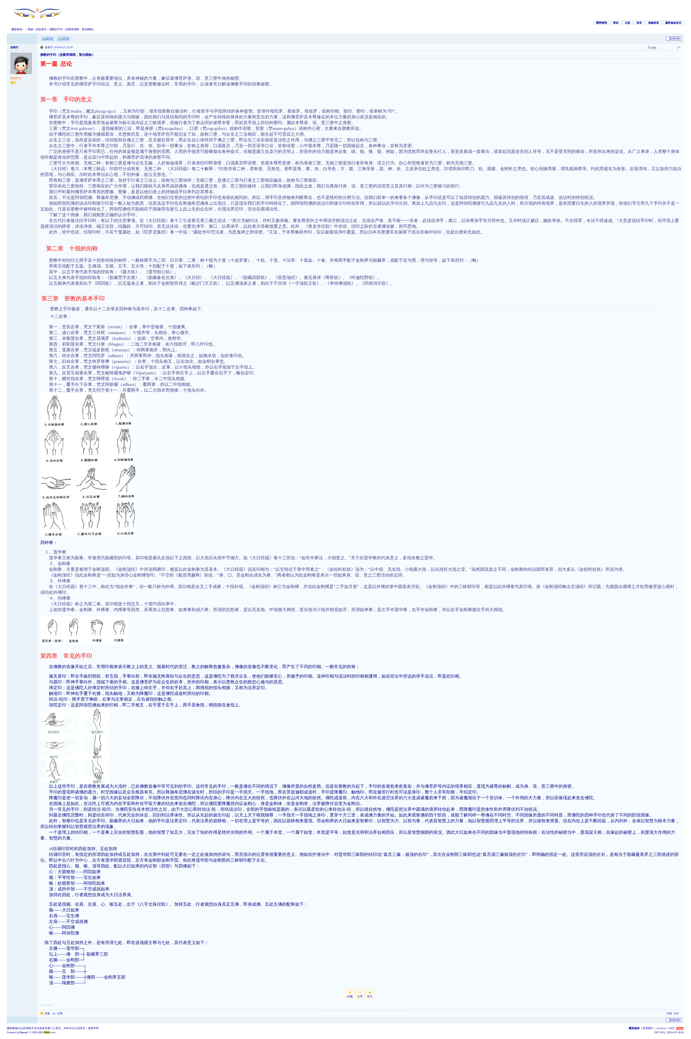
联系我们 (648, 1028)
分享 (360, 996)
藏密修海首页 (673, 22)
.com (49, 1032)
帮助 (615, 22)
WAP (671, 1028)
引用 (59, 1013)
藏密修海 (601, 22)
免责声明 (93, 1028)
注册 (627, 22)
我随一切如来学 (37, 29)
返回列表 (674, 38)
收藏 (350, 996)
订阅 (669, 1013)
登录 (639, 22)
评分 (369, 996)
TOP (676, 1013)
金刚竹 (14, 47)
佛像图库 (653, 22)
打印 (653, 48)
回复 (47, 1013)
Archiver (661, 1028)
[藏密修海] (35, 20)
